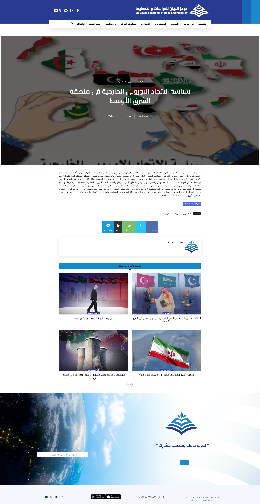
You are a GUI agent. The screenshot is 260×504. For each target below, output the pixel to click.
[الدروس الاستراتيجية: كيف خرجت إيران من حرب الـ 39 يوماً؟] (166, 350)
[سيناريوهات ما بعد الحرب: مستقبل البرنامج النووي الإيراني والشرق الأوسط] (93, 350)
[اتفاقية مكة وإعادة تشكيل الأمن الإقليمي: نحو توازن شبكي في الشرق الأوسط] (166, 293)
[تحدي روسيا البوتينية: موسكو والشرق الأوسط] (93, 293)
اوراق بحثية (165, 214)
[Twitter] (60, 10)
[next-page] (131, 384)
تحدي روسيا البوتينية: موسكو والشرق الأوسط (93, 318)
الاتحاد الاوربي (187, 214)
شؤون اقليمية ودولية (124, 82)
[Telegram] (66, 10)
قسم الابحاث (143, 117)
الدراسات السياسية (93, 313)
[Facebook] (78, 10)
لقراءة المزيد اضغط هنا (192, 203)
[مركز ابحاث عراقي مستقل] (182, 424)
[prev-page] (127, 384)
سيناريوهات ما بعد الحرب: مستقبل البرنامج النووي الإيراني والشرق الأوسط (93, 376)
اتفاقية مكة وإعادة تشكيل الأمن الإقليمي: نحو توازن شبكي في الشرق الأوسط (166, 320)
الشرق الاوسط (175, 214)
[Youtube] (56, 10)
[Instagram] (72, 10)
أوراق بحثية (139, 82)
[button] (72, 24)
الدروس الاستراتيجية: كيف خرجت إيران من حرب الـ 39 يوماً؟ (166, 375)
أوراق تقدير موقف (93, 370)
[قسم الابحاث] (151, 117)
